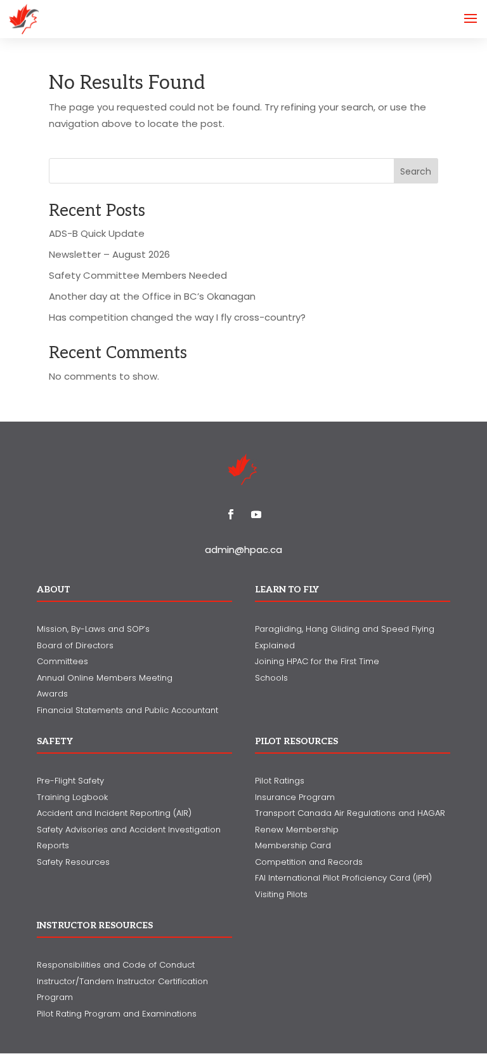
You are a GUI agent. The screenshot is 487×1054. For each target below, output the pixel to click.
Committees (62, 661)
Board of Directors (75, 645)
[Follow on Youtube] (256, 514)
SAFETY (55, 741)
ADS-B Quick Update (97, 233)
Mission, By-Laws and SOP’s (93, 629)
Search (415, 171)
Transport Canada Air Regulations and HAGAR (350, 813)
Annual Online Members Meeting (104, 678)
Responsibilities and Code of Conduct (116, 965)
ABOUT (53, 589)
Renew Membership (297, 830)
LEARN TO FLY (287, 589)
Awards (52, 694)
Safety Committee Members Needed (138, 275)
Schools (271, 678)
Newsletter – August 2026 (109, 254)
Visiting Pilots (281, 894)
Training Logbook (72, 797)
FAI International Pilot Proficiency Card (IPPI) (343, 878)
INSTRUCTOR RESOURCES (95, 925)
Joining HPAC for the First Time (317, 661)
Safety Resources (73, 862)
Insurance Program (295, 797)
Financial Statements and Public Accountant (127, 710)
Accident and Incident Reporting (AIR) (114, 813)
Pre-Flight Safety (70, 781)
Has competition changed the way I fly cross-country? (177, 317)
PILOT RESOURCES (296, 741)
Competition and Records (309, 862)
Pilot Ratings (279, 781)
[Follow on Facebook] (231, 514)
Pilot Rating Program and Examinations (117, 1014)
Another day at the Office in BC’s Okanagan (152, 296)
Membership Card (293, 845)
